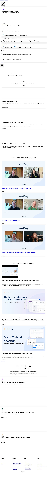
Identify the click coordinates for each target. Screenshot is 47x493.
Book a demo (2, 62)
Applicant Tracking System (10, 11)
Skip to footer (6, 0)
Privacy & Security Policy (27, 471)
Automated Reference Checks (16, 464)
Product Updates (15, 469)
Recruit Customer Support (28, 469)
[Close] (3, 4)
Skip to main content (2, 0)
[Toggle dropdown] (5, 37)
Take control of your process (5, 107)
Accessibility (33, 471)
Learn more (2, 442)
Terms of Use (31, 471)
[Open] (2, 65)
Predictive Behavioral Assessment (17, 463)
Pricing (2, 48)
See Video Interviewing (3, 417)
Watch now (3, 191)
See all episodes (3, 256)
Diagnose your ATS (4, 128)
